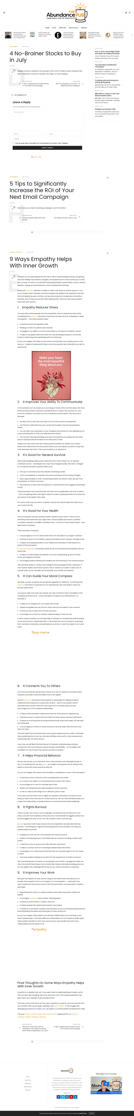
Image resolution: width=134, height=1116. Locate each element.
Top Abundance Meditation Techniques (106, 66)
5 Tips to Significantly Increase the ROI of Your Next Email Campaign (42, 190)
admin (13, 66)
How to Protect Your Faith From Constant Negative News (20, 34)
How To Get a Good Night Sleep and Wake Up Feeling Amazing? (107, 52)
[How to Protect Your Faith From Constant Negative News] (7, 34)
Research (28, 700)
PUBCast (84, 28)
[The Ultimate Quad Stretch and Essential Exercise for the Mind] (107, 34)
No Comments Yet (21, 95)
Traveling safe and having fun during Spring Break (107, 81)
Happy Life (62, 28)
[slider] (106, 1092)
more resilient (59, 1006)
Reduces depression (27, 549)
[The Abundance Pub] (67, 12)
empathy (29, 290)
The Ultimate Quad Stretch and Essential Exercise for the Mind (119, 34)
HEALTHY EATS (28, 1087)
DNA (44, 764)
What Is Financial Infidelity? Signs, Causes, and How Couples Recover (93, 35)
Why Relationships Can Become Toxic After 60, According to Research (69, 35)
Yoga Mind (28, 1080)
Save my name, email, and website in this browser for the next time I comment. (41, 143)
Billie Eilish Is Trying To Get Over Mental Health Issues (107, 95)
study (21, 824)
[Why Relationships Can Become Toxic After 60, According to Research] (58, 35)
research (34, 316)
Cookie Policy (82, 1113)
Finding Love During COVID (105, 109)
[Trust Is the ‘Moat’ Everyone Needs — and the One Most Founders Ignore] (33, 35)
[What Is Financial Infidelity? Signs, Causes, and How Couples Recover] (83, 35)
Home (47, 28)
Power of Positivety (16, 252)
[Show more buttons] (120, 1092)
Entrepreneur (14, 46)
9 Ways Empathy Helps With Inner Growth (41, 262)
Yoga (54, 28)
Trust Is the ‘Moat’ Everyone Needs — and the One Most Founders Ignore (43, 35)
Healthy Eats (73, 28)
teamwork (33, 898)
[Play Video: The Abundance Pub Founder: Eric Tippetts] (106, 1084)
